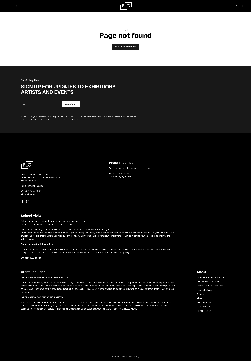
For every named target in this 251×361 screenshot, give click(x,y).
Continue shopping (125, 46)
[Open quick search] (15, 5)
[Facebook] (22, 201)
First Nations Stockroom (208, 281)
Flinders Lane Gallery (129, 357)
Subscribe (71, 104)
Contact (201, 294)
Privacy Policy (112, 117)
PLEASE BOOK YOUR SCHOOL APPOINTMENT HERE (47, 224)
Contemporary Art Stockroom (211, 277)
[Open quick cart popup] (241, 5)
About (200, 298)
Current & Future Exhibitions (210, 285)
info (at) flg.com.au (29, 194)
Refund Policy (203, 306)
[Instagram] (27, 201)
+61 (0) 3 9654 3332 (31, 191)
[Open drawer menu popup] (10, 5)
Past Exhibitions (204, 290)
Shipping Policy (204, 302)
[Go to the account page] (236, 5)
